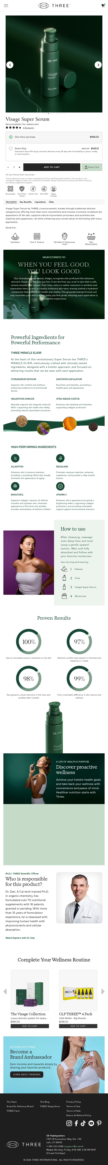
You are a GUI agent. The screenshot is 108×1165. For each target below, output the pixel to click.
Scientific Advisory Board (20, 1106)
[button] (103, 5)
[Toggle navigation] (6, 6)
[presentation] (9, 64)
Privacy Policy (73, 1101)
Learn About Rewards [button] (26, 1074)
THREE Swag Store (50, 1106)
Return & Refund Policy (78, 1115)
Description (11, 202)
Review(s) (29, 128)
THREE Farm (13, 1110)
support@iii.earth (74, 1146)
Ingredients (40, 202)
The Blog (45, 1101)
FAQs (51, 202)
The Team (12, 1101)
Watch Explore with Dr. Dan (20, 938)
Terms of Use (73, 1106)
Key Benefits (26, 202)
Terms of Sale (73, 1110)
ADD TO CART (52, 167)
